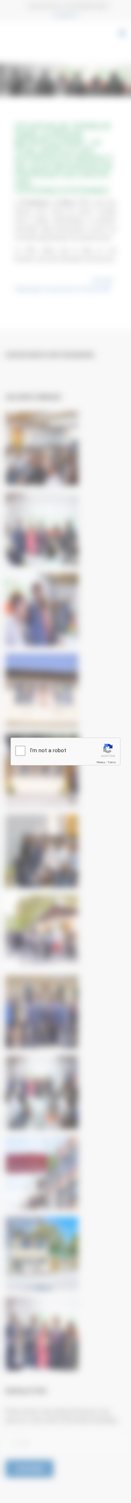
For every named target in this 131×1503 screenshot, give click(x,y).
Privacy (100, 762)
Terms (111, 762)
